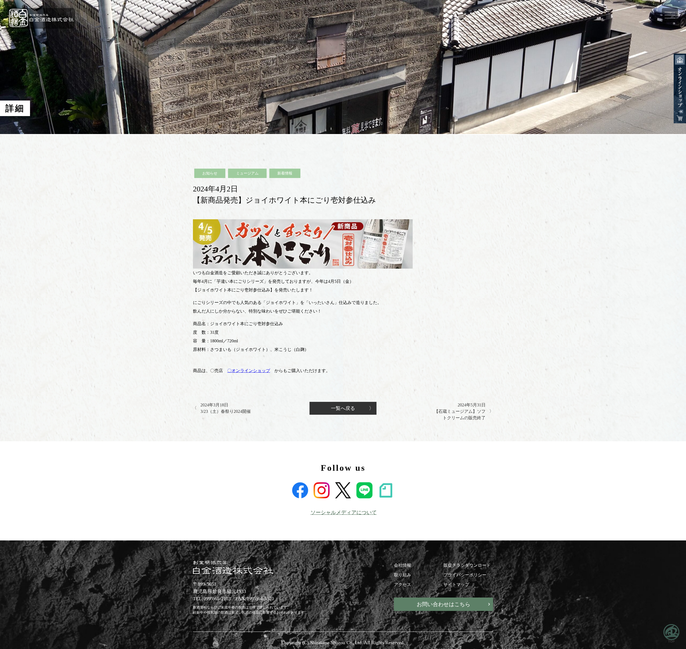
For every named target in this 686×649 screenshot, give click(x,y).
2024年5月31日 (460, 411)
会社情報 (402, 565)
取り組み (402, 575)
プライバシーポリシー (464, 575)
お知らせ (209, 173)
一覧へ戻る (343, 408)
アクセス (402, 584)
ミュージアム (247, 173)
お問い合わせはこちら (443, 604)
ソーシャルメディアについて (344, 512)
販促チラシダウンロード (467, 565)
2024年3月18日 (225, 408)
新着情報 (284, 173)
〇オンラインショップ (248, 370)
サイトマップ (456, 584)
